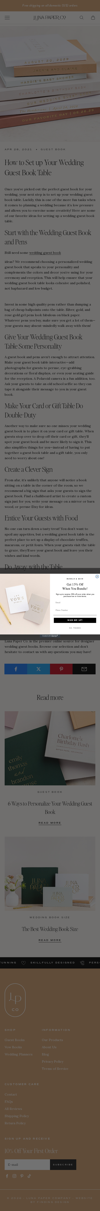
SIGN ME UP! (75, 620)
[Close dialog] (97, 576)
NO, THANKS (75, 628)
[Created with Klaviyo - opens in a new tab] (50, 635)
